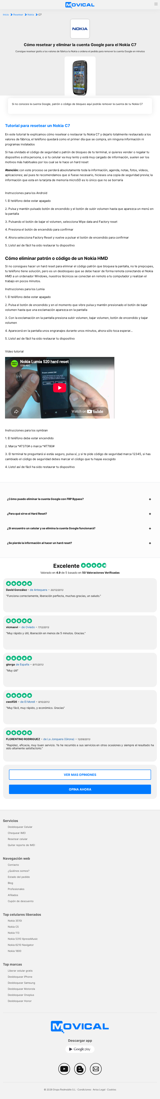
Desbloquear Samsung (21, 982)
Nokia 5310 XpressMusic (23, 938)
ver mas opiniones (80, 775)
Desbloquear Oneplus (21, 994)
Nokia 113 (13, 932)
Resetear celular (18, 839)
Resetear (18, 14)
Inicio (6, 14)
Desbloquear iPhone (20, 976)
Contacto (13, 864)
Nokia (31, 14)
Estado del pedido (19, 876)
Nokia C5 (13, 926)
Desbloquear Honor (20, 1000)
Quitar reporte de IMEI (21, 845)
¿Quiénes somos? (18, 870)
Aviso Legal (99, 1089)
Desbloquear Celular (20, 826)
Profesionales (16, 889)
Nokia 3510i (15, 920)
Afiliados (13, 895)
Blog (10, 882)
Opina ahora (80, 789)
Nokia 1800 (14, 950)
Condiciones (84, 1089)
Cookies (111, 1089)
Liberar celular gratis (20, 970)
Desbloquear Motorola (21, 988)
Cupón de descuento (21, 901)
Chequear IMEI (17, 832)
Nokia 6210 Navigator (21, 944)
